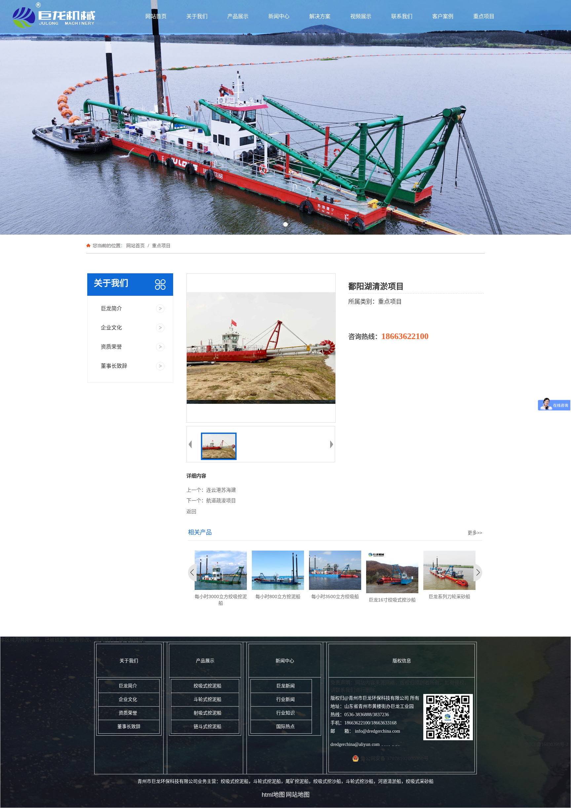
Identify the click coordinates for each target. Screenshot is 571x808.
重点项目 (483, 16)
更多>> (475, 532)
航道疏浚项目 (221, 500)
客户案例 (442, 16)
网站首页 (156, 16)
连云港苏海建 (221, 490)
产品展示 (237, 16)
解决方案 (319, 16)
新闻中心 (278, 16)
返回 (191, 511)
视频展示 (360, 16)
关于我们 (197, 16)
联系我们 (401, 16)
